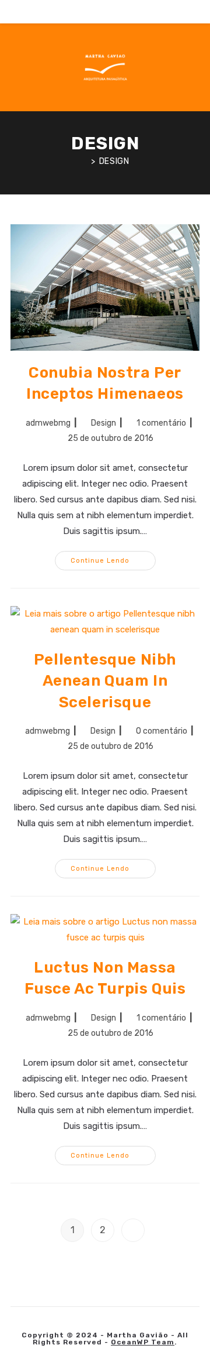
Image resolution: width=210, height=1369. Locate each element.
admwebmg (48, 423)
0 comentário (161, 731)
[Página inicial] (84, 161)
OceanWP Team (142, 1342)
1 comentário (161, 423)
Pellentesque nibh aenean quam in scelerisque (105, 681)
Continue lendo (113, 563)
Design (114, 161)
